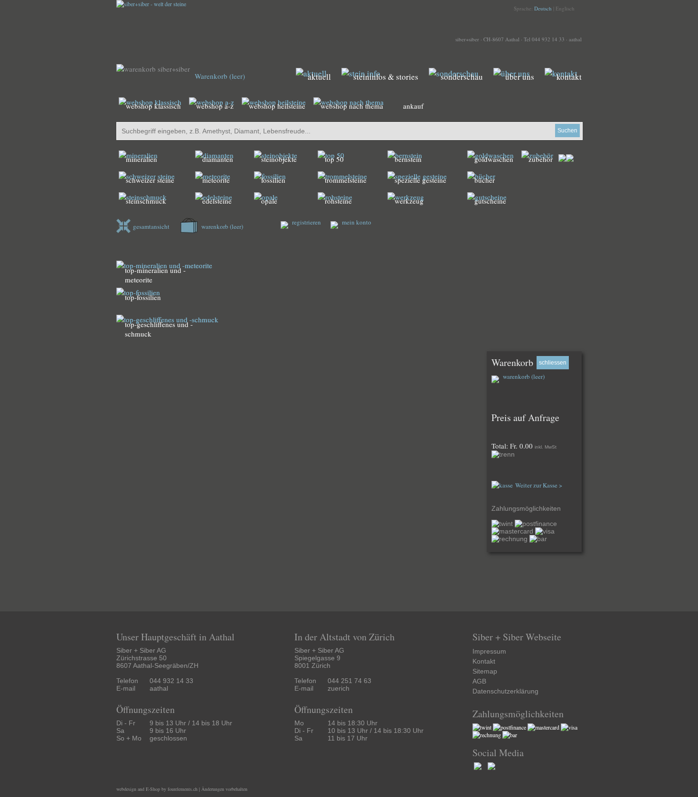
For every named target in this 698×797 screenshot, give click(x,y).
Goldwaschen (493, 159)
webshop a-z (215, 106)
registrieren (306, 222)
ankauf (413, 106)
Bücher (484, 180)
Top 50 (334, 159)
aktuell (319, 76)
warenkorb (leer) (221, 226)
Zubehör (540, 159)
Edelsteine (217, 201)
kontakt (569, 76)
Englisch (565, 8)
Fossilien (273, 180)
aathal (575, 39)
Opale (269, 201)
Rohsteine (338, 201)
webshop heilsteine (277, 106)
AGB (479, 681)
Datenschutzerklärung (505, 691)
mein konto (355, 222)
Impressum (489, 651)
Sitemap (484, 671)
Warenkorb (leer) (220, 76)
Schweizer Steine (150, 180)
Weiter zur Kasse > (538, 485)
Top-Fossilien (143, 297)
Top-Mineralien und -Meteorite (155, 274)
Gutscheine (490, 201)
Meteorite (216, 180)
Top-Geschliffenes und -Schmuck (159, 328)
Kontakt (483, 661)
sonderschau (462, 76)
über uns (519, 76)
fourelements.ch (183, 789)
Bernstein (408, 159)
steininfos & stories (385, 76)
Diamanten (217, 159)
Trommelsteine (346, 180)
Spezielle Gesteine (420, 180)
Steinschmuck (146, 201)
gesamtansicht (151, 226)
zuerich (338, 688)
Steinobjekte (279, 159)
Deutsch (543, 8)
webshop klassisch (153, 106)
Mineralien (141, 159)
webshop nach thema (352, 106)
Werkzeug (409, 201)
